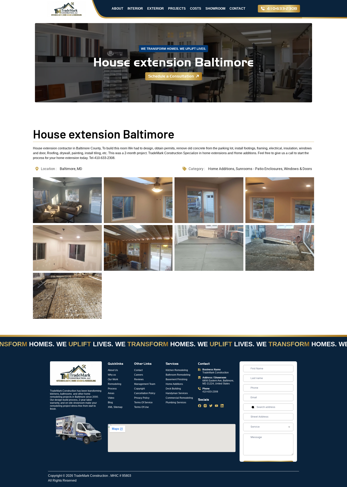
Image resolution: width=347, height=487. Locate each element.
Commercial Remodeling (179, 397)
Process (112, 388)
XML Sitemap (115, 407)
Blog (110, 402)
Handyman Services (177, 393)
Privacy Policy (141, 397)
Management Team (144, 384)
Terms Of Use (141, 407)
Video (111, 397)
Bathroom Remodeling (178, 374)
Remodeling (114, 384)
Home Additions (174, 384)
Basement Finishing (176, 379)
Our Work (113, 379)
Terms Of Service (143, 402)
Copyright (139, 388)
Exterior (155, 8)
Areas (111, 393)
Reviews (139, 379)
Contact (237, 8)
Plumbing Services (176, 402)
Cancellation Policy (144, 393)
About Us (113, 370)
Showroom (215, 8)
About (117, 8)
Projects (177, 8)
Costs (195, 8)
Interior (135, 8)
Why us (112, 374)
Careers (138, 374)
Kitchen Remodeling (177, 370)
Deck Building (173, 388)
